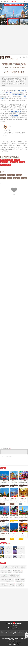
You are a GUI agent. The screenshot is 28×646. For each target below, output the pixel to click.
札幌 (3, 519)
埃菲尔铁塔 (23, 516)
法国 (25, 519)
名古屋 (12, 537)
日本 (6, 502)
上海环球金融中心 (5, 165)
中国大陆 (12, 59)
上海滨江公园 (13, 162)
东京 (3, 502)
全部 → (10, 543)
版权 (15, 632)
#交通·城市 (12, 503)
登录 (27, 1)
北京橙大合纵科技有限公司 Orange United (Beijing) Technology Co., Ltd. (14, 638)
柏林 (3, 537)
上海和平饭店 (23, 498)
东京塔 (4, 498)
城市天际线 (11, 175)
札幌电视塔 (4, 516)
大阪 (12, 519)
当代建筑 (19, 175)
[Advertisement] (14, 40)
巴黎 (22, 519)
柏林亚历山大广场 (5, 533)
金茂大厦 (21, 162)
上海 (17, 59)
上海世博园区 (23, 481)
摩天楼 (3, 178)
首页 (2, 632)
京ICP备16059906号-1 (14, 644)
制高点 (3, 175)
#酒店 (20, 503)
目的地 (4, 1)
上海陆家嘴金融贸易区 (6, 159)
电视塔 (10, 178)
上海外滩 (17, 159)
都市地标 (17, 178)
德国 (6, 537)
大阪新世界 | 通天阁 (14, 516)
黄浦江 (24, 178)
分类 (7, 1)
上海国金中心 (4, 162)
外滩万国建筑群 (8, 92)
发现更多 (3, 562)
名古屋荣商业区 (14, 533)
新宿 (23, 533)
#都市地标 (7, 57)
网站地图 (20, 632)
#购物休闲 (12, 521)
